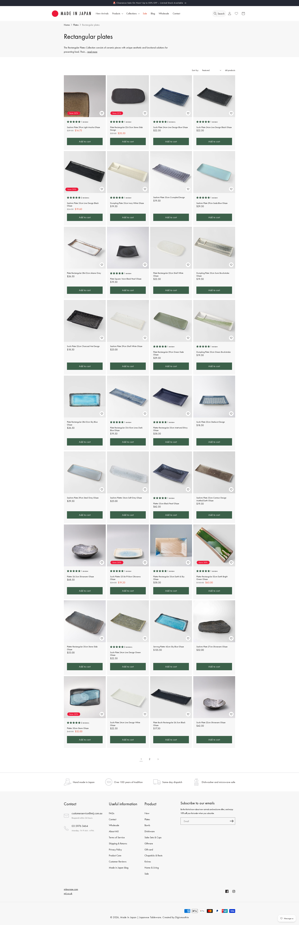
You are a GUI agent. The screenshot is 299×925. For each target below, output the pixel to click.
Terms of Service (117, 837)
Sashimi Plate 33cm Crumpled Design (169, 197)
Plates (147, 819)
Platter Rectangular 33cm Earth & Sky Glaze (168, 578)
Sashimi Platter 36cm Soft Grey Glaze (126, 497)
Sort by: (195, 70)
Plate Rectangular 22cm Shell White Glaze (168, 274)
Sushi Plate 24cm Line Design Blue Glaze (170, 127)
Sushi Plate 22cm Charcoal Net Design (83, 346)
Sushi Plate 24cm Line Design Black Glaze (214, 127)
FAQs (111, 813)
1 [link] (141, 759)
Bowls (147, 825)
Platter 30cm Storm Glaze (78, 728)
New (147, 813)
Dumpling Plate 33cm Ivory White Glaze (127, 203)
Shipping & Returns (118, 843)
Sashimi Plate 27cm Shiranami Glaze (212, 646)
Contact (112, 819)
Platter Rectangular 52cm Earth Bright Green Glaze (212, 578)
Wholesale (114, 825)
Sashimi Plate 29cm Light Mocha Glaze (83, 127)
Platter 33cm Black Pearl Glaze (166, 503)
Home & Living (152, 867)
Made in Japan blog (118, 867)
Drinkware (150, 831)
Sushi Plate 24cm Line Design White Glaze (125, 724)
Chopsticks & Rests (153, 855)
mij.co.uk (68, 893)
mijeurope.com (71, 889)
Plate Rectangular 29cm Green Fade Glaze (168, 353)
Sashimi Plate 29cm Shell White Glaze (126, 346)
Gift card (149, 849)
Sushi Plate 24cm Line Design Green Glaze (125, 654)
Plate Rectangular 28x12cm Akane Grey (84, 273)
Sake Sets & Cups (153, 837)
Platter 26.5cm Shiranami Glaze (80, 576)
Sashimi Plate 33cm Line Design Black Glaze (83, 204)
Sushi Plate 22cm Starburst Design (210, 422)
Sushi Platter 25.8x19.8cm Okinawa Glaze (125, 578)
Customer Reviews (117, 861)
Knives (148, 861)
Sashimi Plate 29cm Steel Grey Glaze (83, 497)
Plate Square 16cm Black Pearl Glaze (125, 279)
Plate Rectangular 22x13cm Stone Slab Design (126, 128)
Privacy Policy (115, 849)
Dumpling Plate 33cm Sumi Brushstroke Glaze (212, 274)
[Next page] (157, 759)
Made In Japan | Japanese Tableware (140, 917)
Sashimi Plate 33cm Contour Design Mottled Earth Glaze (211, 499)
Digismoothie (182, 917)
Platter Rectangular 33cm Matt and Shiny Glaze (170, 429)
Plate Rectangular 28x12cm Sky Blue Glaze (82, 423)
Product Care (115, 855)
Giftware (149, 843)
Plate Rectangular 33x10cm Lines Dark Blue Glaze (126, 429)
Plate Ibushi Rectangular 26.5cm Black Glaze (169, 724)
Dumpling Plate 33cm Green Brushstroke (213, 352)
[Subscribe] (231, 821)
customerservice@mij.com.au (87, 813)
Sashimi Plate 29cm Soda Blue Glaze (212, 203)
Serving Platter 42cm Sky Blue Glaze (168, 646)
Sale (147, 873)
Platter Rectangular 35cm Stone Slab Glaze (82, 648)
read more (92, 51)
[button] (117, 13)
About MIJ (114, 831)
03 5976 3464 (80, 826)
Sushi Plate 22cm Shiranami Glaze (210, 722)
